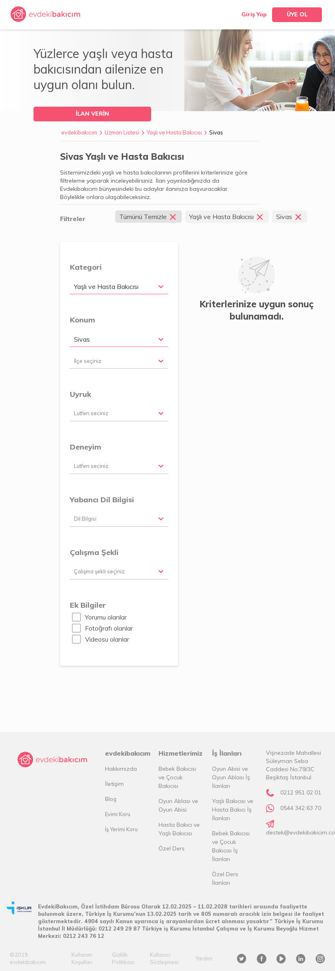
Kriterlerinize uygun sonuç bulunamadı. (256, 310)
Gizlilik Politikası (123, 958)
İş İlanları (226, 753)
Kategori (86, 267)
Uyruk (80, 394)
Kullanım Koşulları (81, 958)
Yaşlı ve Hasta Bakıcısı (174, 132)
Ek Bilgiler (88, 605)
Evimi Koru (117, 814)
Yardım (203, 958)
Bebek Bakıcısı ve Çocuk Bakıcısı (177, 777)
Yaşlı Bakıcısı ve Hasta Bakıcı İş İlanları (232, 809)
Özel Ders (172, 848)
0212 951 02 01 (300, 792)
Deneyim (85, 447)
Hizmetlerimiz (180, 753)
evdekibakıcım (79, 132)
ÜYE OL (297, 14)
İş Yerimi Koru (121, 829)
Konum (82, 319)
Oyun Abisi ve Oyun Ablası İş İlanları (231, 777)
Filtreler (72, 219)
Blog (110, 799)
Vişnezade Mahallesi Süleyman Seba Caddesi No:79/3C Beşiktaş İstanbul (293, 765)
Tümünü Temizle (143, 217)
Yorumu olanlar (106, 617)
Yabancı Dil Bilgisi (102, 499)
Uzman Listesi (122, 132)
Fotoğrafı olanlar (109, 628)
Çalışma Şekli (94, 552)
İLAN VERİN (92, 113)
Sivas (216, 132)
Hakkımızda (121, 768)
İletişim (114, 784)
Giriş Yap (254, 14)
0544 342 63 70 (300, 808)
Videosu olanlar (107, 639)
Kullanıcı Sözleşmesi (164, 958)
